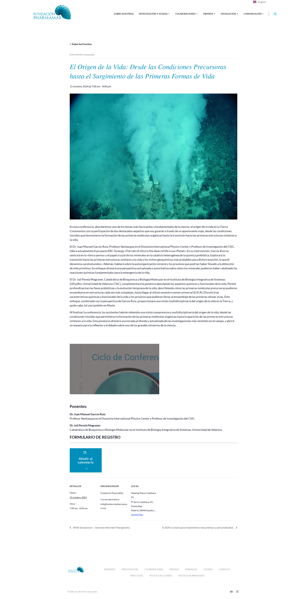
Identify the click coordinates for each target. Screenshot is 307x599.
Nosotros (109, 569)
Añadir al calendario (86, 460)
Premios (174, 569)
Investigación (130, 569)
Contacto (224, 569)
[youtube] (231, 591)
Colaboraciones (153, 569)
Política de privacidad (191, 575)
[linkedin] (237, 591)
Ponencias (191, 569)
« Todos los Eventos (81, 43)
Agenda (208, 569)
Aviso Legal (136, 575)
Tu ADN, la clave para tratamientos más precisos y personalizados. (198, 527)
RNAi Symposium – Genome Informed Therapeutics (101, 527)
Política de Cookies (161, 575)
